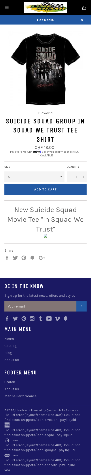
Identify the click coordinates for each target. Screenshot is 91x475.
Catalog (10, 346)
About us (11, 360)
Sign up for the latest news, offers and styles (39, 295)
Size (7, 166)
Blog (8, 353)
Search (9, 382)
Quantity (73, 166)
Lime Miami (22, 410)
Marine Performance (20, 396)
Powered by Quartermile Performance (54, 410)
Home (9, 338)
